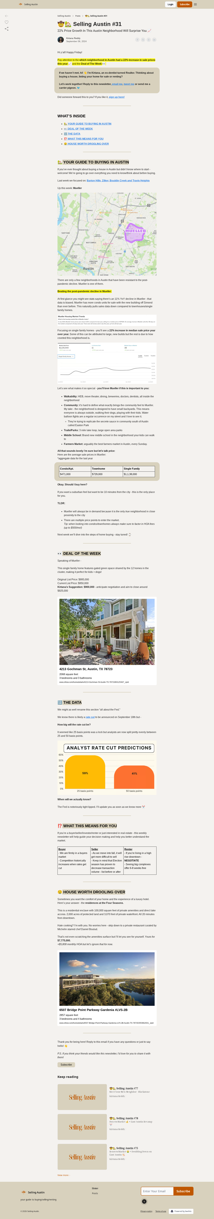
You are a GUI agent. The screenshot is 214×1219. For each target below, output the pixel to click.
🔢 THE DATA (72, 133)
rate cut (90, 717)
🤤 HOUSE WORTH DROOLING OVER (86, 144)
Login (170, 4)
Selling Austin (64, 16)
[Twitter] (144, 1201)
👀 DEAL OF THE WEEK (78, 128)
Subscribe (185, 4)
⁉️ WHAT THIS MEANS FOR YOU (84, 138)
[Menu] (195, 4)
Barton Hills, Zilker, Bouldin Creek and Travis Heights (118, 180)
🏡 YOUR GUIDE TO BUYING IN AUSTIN (87, 123)
